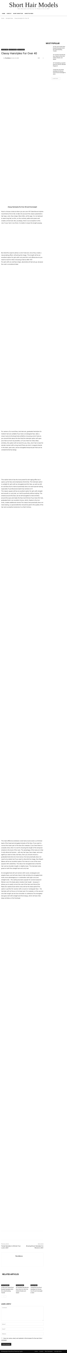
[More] (46, 1235)
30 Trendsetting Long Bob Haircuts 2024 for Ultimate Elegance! (59, 64)
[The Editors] (2, 58)
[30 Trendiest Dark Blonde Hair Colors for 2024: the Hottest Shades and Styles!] (22, 1281)
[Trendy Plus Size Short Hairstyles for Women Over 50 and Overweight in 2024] (37, 1281)
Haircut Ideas (34, 1285)
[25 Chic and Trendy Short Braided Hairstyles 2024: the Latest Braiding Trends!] (7, 1281)
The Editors (8, 58)
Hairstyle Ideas (29, 13)
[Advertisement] (22, 32)
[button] (64, 13)
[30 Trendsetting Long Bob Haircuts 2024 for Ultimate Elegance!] (49, 64)
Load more (55, 78)
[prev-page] (2, 1296)
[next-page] (5, 1296)
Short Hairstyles (18, 13)
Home (3, 13)
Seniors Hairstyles (12, 49)
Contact (9, 13)
